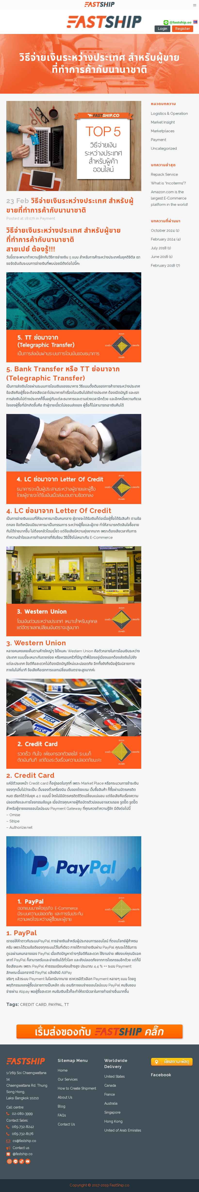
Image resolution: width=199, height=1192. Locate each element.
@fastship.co (179, 22)
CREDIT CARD (33, 1005)
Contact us (21, 1148)
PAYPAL (56, 1005)
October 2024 (163, 230)
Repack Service (164, 174)
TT (66, 1005)
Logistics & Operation (169, 113)
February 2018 (163, 265)
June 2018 (159, 257)
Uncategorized (164, 148)
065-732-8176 (22, 1133)
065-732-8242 (23, 1126)
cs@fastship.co (24, 1140)
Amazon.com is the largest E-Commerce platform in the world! (169, 198)
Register (182, 29)
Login (162, 29)
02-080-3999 (22, 1113)
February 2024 (163, 239)
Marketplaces (162, 131)
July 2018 (158, 248)
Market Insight (163, 122)
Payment (47, 218)
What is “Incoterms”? (168, 183)
